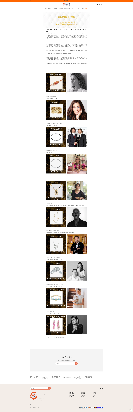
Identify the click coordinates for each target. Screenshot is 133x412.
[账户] (99, 4)
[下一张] (128, 377)
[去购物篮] (101, 4)
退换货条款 (83, 395)
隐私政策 (94, 392)
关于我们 (70, 396)
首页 (94, 396)
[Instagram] (32, 0)
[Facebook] (30, 0)
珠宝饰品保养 (71, 393)
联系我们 (82, 396)
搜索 (94, 395)
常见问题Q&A (83, 392)
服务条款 (94, 393)
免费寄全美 (83, 393)
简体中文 (31, 404)
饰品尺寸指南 (71, 395)
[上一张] (4, 377)
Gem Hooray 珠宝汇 (36, 407)
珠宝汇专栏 (71, 392)
